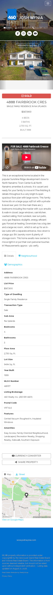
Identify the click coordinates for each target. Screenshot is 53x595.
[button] (3, 65)
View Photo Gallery (27, 46)
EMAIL (9, 28)
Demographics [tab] (14, 264)
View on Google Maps (12, 520)
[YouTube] (35, 33)
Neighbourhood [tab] (29, 256)
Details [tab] (10, 256)
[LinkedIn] (30, 33)
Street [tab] (21, 474)
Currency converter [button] (28, 455)
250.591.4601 (41, 28)
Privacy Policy (7, 576)
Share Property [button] (28, 462)
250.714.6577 (23, 28)
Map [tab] (8, 474)
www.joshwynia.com (27, 540)
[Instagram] (24, 33)
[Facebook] (18, 33)
